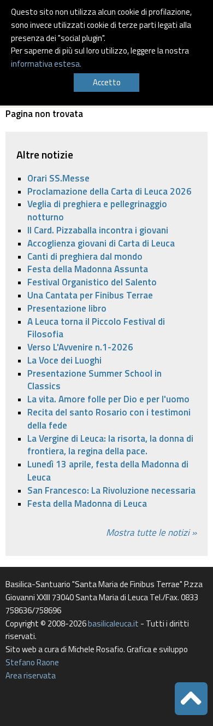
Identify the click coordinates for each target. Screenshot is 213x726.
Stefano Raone (32, 662)
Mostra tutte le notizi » (151, 532)
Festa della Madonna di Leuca (87, 503)
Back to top (191, 698)
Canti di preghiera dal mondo (85, 256)
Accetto (107, 82)
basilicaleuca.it (113, 623)
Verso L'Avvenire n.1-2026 (80, 347)
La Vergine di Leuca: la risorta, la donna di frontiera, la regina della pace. (110, 445)
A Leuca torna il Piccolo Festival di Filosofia (96, 328)
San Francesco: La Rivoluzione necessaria (111, 490)
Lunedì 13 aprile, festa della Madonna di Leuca (107, 470)
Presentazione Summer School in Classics (94, 380)
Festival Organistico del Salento (92, 282)
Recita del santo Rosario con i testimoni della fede (109, 418)
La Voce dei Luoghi (64, 360)
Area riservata (30, 675)
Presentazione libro (66, 308)
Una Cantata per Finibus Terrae (90, 295)
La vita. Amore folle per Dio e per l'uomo (108, 399)
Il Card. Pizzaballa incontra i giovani (97, 230)
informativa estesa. (46, 63)
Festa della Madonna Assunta (87, 269)
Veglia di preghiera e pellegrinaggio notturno (97, 210)
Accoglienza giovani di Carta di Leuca (101, 243)
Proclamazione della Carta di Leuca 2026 (109, 191)
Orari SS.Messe (58, 178)
